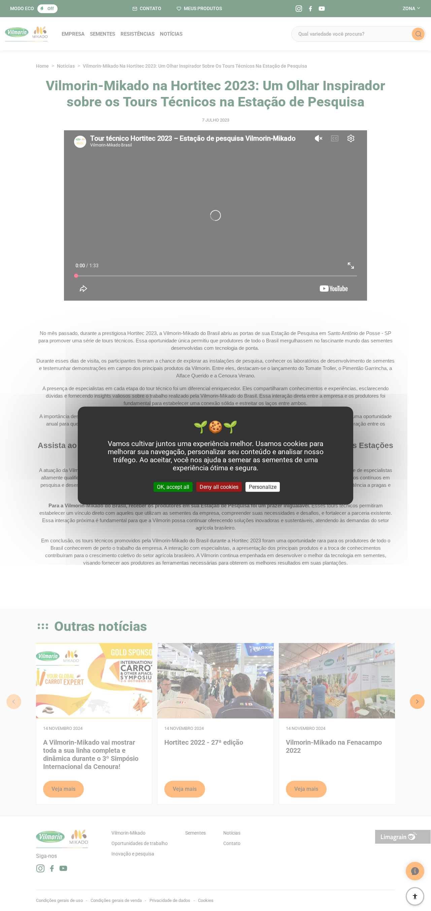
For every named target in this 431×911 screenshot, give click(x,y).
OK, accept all (173, 486)
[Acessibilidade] (415, 896)
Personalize (262, 486)
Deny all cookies (219, 486)
